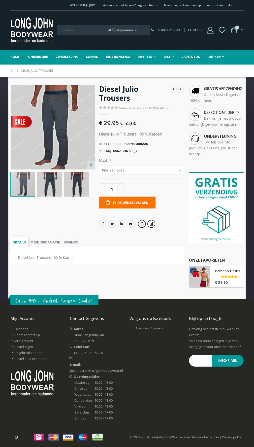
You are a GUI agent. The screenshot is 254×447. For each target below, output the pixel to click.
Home (12, 71)
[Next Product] (180, 89)
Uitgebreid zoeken (28, 352)
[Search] (114, 30)
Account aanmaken (220, 5)
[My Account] (210, 30)
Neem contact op (27, 335)
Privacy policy (232, 437)
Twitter (112, 224)
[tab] (19, 242)
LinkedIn (122, 224)
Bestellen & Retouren (30, 358)
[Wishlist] (222, 30)
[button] (91, 165)
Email (131, 224)
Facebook (103, 224)
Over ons (21, 329)
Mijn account (23, 341)
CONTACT (195, 30)
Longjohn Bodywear (149, 328)
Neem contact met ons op (182, 5)
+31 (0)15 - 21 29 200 (88, 352)
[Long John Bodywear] (31, 30)
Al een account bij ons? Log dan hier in (131, 5)
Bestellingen (23, 346)
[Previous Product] (173, 89)
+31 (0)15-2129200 (168, 30)
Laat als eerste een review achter (144, 107)
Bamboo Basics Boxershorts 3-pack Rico (229, 271)
